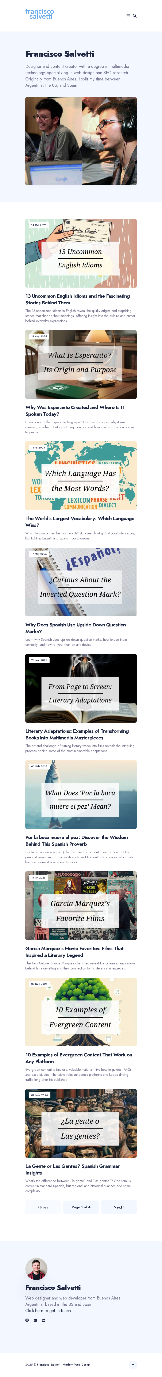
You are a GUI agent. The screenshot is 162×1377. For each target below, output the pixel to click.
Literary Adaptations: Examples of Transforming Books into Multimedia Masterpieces (77, 734)
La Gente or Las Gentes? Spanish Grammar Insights (72, 1169)
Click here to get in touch (48, 1311)
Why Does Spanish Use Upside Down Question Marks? (75, 628)
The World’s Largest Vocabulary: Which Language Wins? (79, 522)
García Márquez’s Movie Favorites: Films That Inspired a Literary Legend (74, 952)
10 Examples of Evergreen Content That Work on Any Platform (78, 1058)
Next (117, 1207)
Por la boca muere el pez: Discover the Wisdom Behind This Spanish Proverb (76, 840)
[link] (27, 1320)
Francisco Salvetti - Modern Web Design (63, 1365)
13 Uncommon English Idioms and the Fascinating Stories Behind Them (77, 299)
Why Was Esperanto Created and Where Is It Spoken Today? (74, 410)
